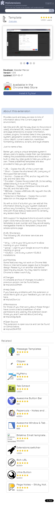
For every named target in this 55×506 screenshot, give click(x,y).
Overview (13, 21)
